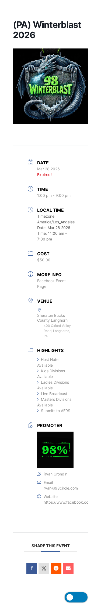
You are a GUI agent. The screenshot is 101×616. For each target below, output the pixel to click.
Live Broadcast (54, 393)
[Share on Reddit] (56, 568)
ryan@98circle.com (61, 488)
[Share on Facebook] (31, 568)
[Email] (68, 568)
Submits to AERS (55, 410)
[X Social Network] (44, 568)
